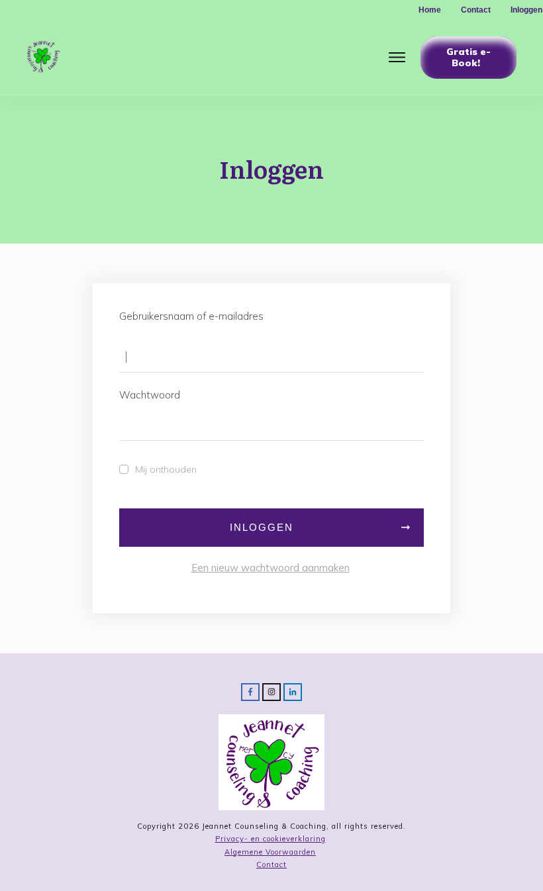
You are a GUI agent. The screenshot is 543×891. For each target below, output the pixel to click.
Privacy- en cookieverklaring (270, 838)
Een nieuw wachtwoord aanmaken (270, 567)
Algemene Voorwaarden (270, 852)
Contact (271, 864)
